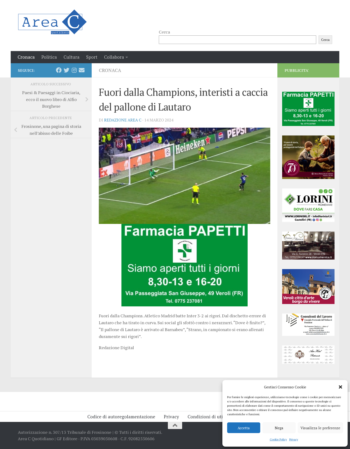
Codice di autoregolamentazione (121, 417)
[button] (340, 387)
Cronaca (26, 57)
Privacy (293, 439)
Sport (91, 57)
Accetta (244, 427)
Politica (49, 57)
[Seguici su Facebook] (59, 70)
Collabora (114, 57)
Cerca (164, 32)
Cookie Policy (278, 439)
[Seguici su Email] (82, 70)
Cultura (72, 57)
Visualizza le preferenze (320, 427)
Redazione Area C (122, 120)
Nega (279, 427)
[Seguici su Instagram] (74, 70)
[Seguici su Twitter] (66, 70)
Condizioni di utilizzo (210, 417)
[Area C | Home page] (52, 22)
